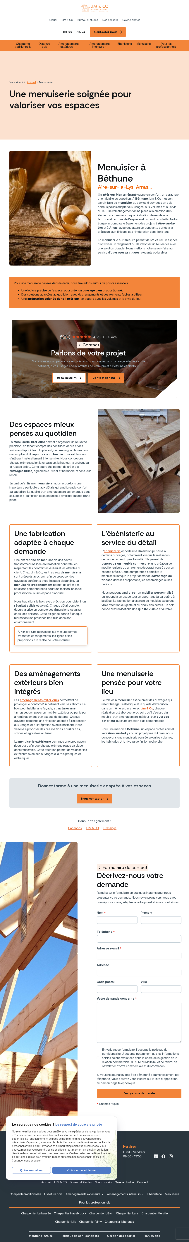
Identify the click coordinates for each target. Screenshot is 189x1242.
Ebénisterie (124, 44)
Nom (101, 912)
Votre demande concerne (117, 998)
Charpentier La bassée (36, 1213)
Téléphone (106, 932)
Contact (142, 1182)
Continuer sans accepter (27, 1160)
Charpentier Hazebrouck (70, 1213)
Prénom (146, 912)
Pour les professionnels (166, 45)
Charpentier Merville (155, 1213)
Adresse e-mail (109, 948)
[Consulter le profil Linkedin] (156, 1156)
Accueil (53, 19)
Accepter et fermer (83, 1170)
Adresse (103, 965)
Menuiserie (143, 44)
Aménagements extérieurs (68, 45)
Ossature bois (45, 45)
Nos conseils (110, 19)
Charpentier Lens (127, 1213)
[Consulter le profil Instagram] (171, 1156)
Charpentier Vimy (90, 1221)
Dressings (109, 828)
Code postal (105, 982)
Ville (144, 982)
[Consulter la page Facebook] (163, 1156)
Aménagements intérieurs (99, 45)
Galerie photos (131, 19)
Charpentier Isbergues (119, 1221)
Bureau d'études (88, 19)
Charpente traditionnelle (23, 45)
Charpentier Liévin (101, 1213)
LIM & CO (67, 19)
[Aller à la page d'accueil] (94, 8)
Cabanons (75, 828)
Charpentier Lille (65, 1221)
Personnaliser (33, 1170)
